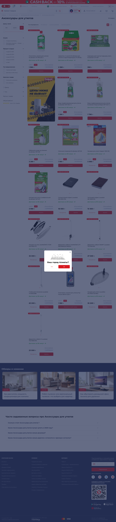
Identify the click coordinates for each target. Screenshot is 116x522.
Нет (52, 266)
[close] (70, 252)
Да (64, 266)
